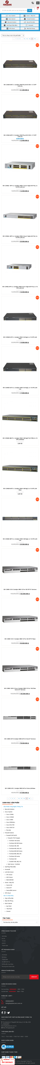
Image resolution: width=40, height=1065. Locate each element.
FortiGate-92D (13, 859)
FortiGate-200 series (14, 856)
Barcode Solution (9, 809)
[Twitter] (8, 1013)
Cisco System (8, 812)
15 (27, 38)
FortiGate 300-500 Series (15, 843)
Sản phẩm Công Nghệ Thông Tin (13, 806)
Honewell (7, 869)
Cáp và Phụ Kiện (9, 898)
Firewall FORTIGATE (11, 835)
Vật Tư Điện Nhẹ (8, 895)
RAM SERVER (9, 880)
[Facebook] (2, 1013)
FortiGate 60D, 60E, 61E (15, 848)
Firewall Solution (9, 832)
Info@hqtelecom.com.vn (14, 1003)
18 (34, 38)
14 (24, 38)
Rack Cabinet (8, 903)
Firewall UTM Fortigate (14, 838)
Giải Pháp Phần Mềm (10, 867)
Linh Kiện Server (9, 872)
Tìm (30, 10)
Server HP (9, 887)
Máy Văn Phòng (9, 901)
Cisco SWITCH (10, 827)
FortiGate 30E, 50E (14, 846)
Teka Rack (9, 908)
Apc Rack (8, 906)
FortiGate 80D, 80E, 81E (15, 853)
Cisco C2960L (10, 814)
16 (29, 38)
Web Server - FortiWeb (14, 864)
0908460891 (12, 989)
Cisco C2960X (10, 817)
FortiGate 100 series (14, 840)
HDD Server (9, 877)
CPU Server (9, 874)
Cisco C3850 (9, 819)
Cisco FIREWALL (10, 822)
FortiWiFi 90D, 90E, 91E (15, 861)
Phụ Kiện (8, 830)
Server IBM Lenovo (11, 890)
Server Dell (9, 885)
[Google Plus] (5, 1013)
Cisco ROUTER (10, 825)
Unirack (8, 911)
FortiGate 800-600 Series (15, 851)
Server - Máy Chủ (9, 882)
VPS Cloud (8, 893)
